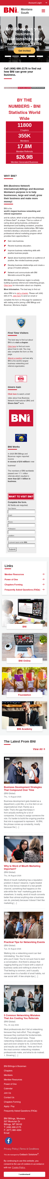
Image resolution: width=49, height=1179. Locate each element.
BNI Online (25, 660)
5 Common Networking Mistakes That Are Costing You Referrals (22, 1017)
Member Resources (14, 574)
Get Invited (24, 50)
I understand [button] (24, 1174)
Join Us (7, 1092)
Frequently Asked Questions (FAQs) (22, 589)
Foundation (24, 695)
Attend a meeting (15, 358)
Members (8, 1075)
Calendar (8, 1088)
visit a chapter (22, 293)
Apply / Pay (9, 1106)
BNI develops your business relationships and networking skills (24, 36)
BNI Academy (24, 729)
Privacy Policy (11, 1148)
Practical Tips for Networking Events (24, 941)
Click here (8, 285)
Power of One (11, 579)
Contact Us (9, 1097)
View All (38, 749)
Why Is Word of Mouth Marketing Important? (22, 867)
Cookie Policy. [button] (18, 1167)
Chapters (8, 1070)
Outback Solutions (29, 1154)
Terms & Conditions (29, 1148)
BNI (24, 626)
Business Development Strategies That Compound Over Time (23, 788)
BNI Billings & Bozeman (15, 1066)
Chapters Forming (14, 584)
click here (17, 295)
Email (6, 1132)
